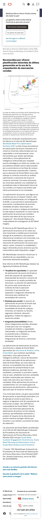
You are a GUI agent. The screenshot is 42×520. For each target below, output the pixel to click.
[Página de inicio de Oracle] (9, 4)
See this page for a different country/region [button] (15, 39)
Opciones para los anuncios (27, 495)
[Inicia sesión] (33, 4)
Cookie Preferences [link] (9, 495)
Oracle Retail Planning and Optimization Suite (21, 441)
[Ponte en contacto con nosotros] (37, 4)
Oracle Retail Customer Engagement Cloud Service (18, 438)
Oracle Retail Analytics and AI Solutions (18, 445)
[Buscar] (23, 4)
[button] (4, 4)
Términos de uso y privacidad (26, 491)
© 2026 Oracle (7, 491)
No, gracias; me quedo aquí (15, 33)
